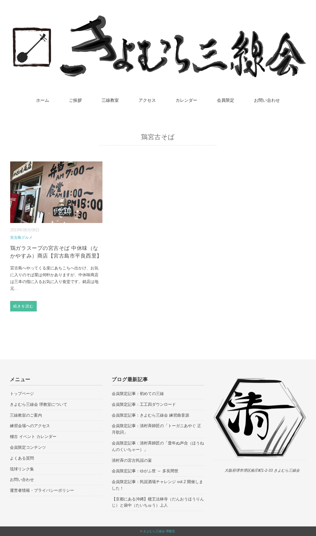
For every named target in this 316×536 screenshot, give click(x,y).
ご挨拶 (75, 100)
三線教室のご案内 (26, 415)
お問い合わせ (267, 100)
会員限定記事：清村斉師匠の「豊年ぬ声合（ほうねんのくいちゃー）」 (158, 446)
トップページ (22, 393)
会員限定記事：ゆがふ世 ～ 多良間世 (145, 471)
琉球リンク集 (22, 469)
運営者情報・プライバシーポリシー (42, 490)
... (16, 288)
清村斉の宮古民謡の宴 (132, 460)
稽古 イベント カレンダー (33, 436)
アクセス (147, 100)
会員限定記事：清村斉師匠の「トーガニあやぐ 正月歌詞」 (156, 429)
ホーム (42, 100)
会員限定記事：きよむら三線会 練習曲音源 (150, 415)
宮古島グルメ (21, 237)
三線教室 (110, 100)
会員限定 (225, 100)
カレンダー (186, 100)
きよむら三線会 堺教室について (38, 404)
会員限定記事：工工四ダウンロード (144, 404)
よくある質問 (22, 458)
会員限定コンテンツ (28, 447)
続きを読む (23, 306)
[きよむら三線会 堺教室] (158, 20)
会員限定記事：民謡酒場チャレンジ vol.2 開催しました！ (157, 485)
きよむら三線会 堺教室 (159, 531)
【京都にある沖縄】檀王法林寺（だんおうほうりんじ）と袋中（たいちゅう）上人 (158, 502)
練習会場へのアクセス (30, 425)
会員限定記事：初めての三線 (138, 393)
